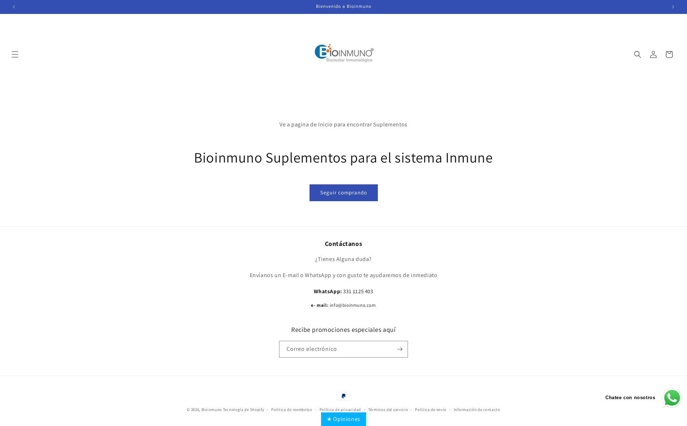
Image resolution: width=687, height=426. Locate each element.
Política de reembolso (291, 409)
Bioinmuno (211, 409)
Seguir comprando (343, 192)
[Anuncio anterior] (14, 7)
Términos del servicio (388, 409)
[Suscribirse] (400, 349)
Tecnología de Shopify (243, 409)
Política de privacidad (340, 409)
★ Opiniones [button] (343, 419)
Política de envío (431, 409)
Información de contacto (477, 409)
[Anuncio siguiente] (673, 7)
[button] (15, 54)
